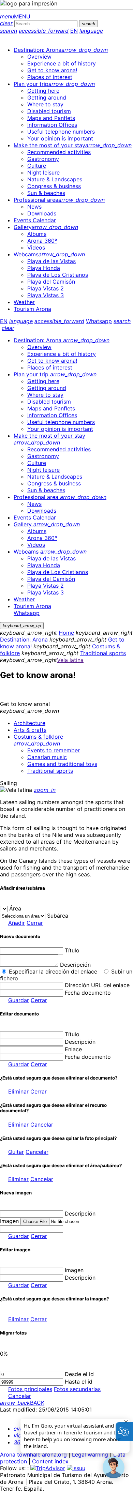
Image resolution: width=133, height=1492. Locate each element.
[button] (113, 1467)
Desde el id (79, 1374)
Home (66, 632)
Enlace (73, 1049)
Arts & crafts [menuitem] (30, 729)
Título (72, 950)
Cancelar (41, 1124)
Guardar (18, 1000)
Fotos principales (30, 1389)
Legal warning (90, 1454)
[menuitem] (61, 49)
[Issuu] (76, 1468)
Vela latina (70, 660)
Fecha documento (88, 992)
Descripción (75, 964)
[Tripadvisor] (47, 1468)
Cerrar (35, 922)
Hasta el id (78, 1381)
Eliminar (18, 1091)
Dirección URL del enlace (97, 985)
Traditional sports (103, 653)
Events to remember (53, 750)
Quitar (16, 1151)
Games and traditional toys (62, 763)
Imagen (74, 1270)
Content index (50, 1461)
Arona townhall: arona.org (33, 1454)
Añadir (16, 922)
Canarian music (47, 757)
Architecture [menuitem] (29, 723)
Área (15, 908)
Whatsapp (99, 321)
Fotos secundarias (77, 1389)
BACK (22, 1402)
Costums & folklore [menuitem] (38, 740)
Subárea (57, 915)
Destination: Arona (24, 639)
